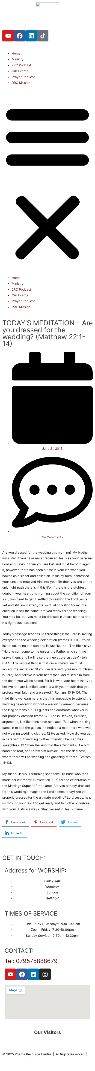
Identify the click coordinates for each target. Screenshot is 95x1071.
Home (16, 53)
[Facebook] (19, 35)
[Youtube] (8, 35)
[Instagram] (45, 974)
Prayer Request (23, 77)
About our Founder (42, 1060)
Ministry (18, 59)
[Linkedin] (31, 35)
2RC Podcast (21, 65)
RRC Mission (21, 83)
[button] (47, 182)
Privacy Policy (13, 1060)
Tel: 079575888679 (31, 960)
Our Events (20, 71)
